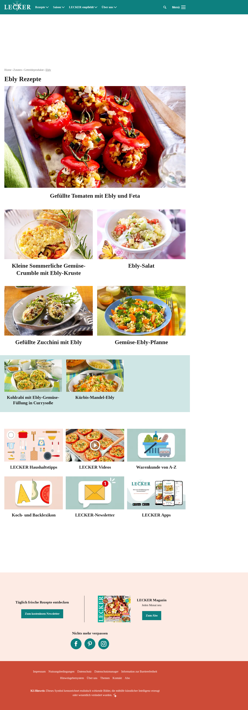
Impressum (39, 671)
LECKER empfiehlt (81, 7)
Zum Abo (152, 615)
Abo (127, 678)
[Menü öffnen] (183, 7)
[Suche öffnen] (165, 7)
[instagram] (103, 643)
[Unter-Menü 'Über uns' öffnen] (115, 7)
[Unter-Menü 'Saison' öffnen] (63, 7)
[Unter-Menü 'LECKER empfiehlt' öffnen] (95, 7)
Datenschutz (84, 671)
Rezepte (40, 7)
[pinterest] (89, 643)
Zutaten (17, 69)
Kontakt (117, 678)
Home (7, 69)
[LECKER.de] (17, 7)
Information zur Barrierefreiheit (139, 671)
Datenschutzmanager (106, 671)
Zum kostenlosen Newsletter (42, 613)
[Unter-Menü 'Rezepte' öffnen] (47, 7)
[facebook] (76, 643)
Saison (57, 7)
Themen (105, 678)
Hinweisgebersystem (72, 678)
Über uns (107, 7)
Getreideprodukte (34, 69)
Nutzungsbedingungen (61, 671)
